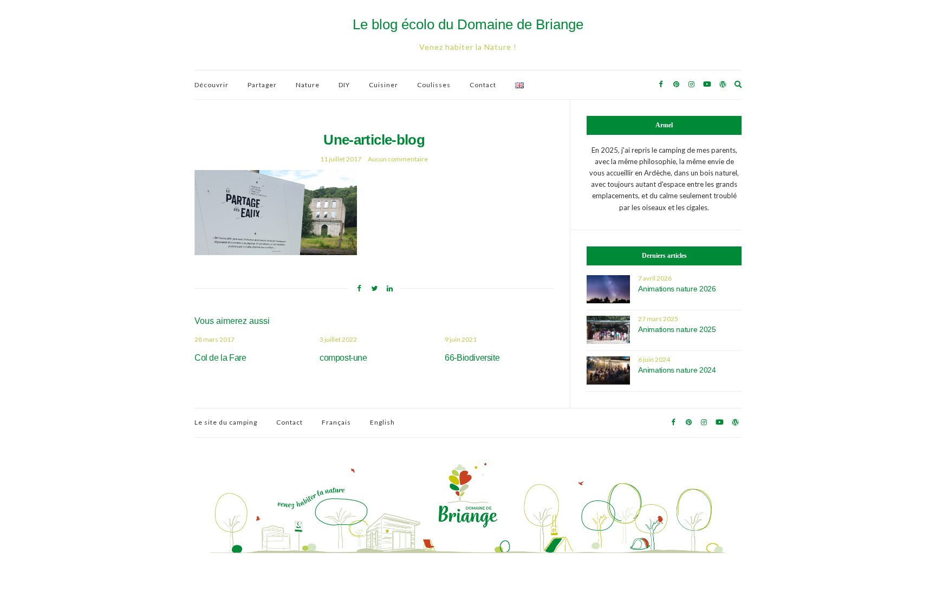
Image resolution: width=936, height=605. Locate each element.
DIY (344, 85)
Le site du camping (225, 422)
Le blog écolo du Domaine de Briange (468, 24)
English (382, 422)
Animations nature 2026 (677, 288)
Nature (308, 85)
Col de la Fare (220, 357)
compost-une (343, 357)
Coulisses (434, 85)
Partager (262, 85)
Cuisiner (383, 85)
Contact (483, 85)
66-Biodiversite (472, 357)
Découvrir (211, 85)
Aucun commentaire (398, 159)
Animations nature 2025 (677, 329)
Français (336, 422)
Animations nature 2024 (677, 370)
